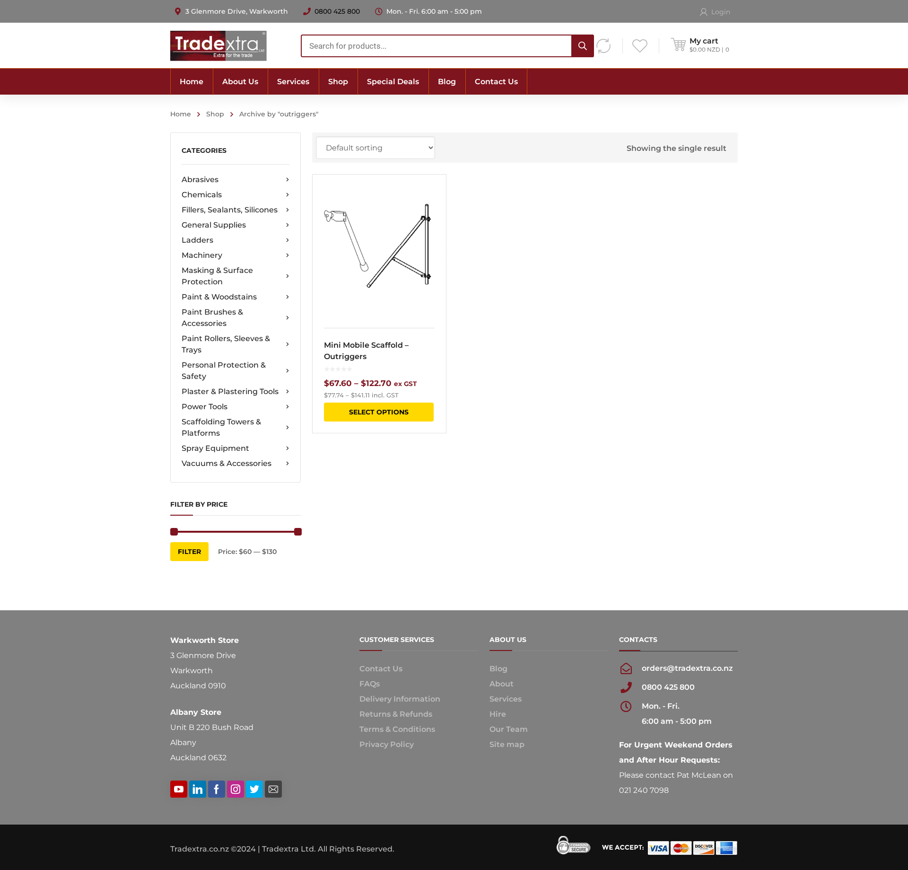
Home (180, 114)
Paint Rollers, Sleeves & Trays (226, 344)
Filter (189, 551)
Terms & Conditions (397, 729)
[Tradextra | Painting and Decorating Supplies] (218, 45)
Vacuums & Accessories (226, 463)
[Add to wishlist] (432, 195)
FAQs (369, 683)
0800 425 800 (337, 11)
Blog (498, 668)
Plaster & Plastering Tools (230, 391)
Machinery (202, 255)
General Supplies (214, 224)
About (501, 683)
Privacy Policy (386, 744)
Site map (506, 744)
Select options (379, 412)
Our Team (508, 729)
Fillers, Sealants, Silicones (230, 209)
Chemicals (202, 194)
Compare (432, 212)
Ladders (197, 240)
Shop (215, 114)
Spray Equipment (215, 448)
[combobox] (447, 46)
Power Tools (204, 406)
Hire (497, 714)
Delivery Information (399, 698)
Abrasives (200, 179)
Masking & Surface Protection (217, 276)
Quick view (379, 245)
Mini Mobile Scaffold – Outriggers (366, 351)
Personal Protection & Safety (224, 370)
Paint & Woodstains (219, 296)
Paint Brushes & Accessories (212, 318)
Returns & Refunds (395, 714)
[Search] (582, 46)
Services (505, 698)
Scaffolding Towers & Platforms (221, 427)
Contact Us (380, 668)
